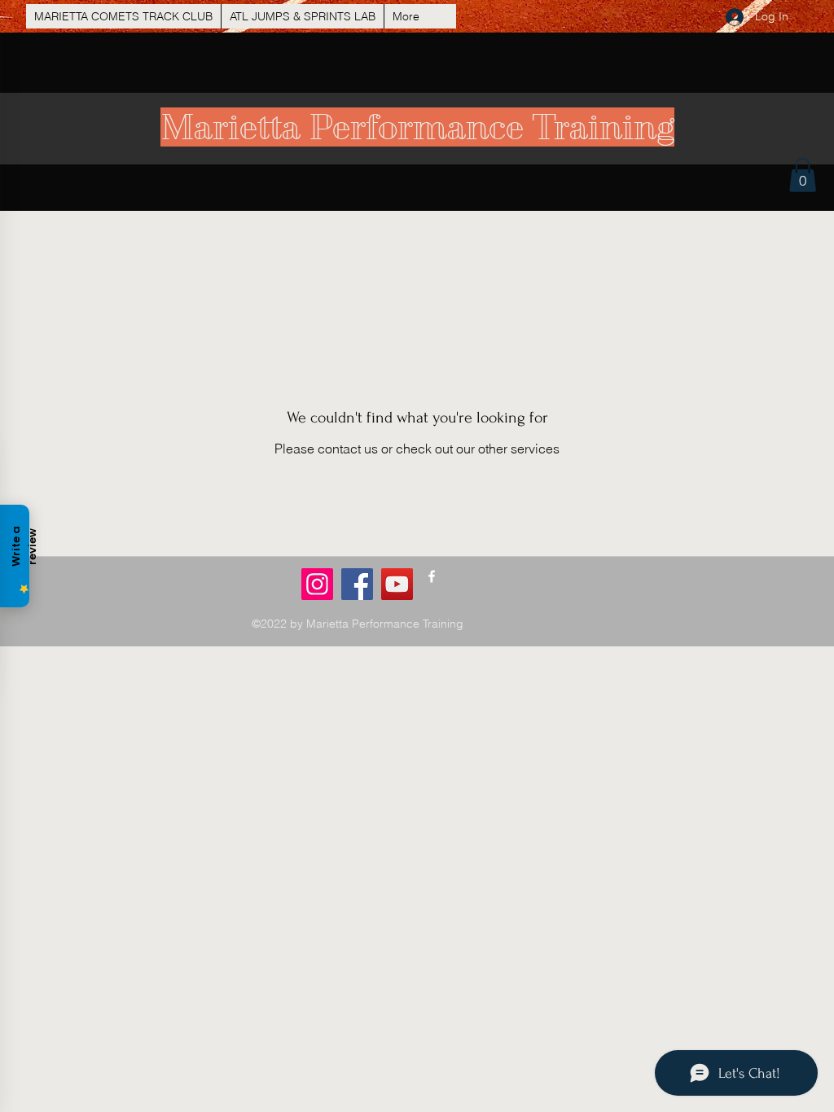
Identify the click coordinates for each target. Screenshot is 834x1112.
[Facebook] (357, 584)
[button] (802, 175)
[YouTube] (397, 584)
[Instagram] (317, 584)
